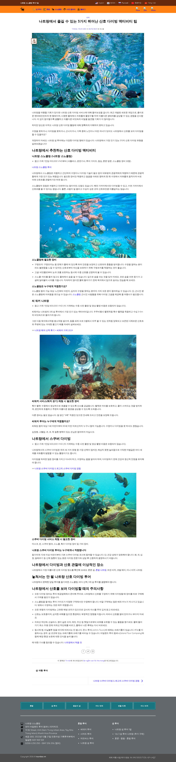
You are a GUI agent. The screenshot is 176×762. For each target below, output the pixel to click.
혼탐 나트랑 (101, 570)
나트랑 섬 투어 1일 (123, 729)
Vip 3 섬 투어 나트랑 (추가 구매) (129, 734)
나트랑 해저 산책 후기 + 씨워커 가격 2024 (54, 330)
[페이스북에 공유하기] (83, 651)
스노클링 (58, 9)
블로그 (83, 9)
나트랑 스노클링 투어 (42, 167)
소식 (87, 17)
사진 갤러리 (71, 9)
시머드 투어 (86, 734)
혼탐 (48, 9)
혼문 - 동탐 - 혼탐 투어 (125, 738)
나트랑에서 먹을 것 (73, 642)
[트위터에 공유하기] (88, 651)
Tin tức (67, 661)
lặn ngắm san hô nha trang (93, 661)
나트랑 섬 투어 (87, 743)
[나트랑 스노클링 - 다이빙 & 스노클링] (24, 9)
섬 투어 (38, 9)
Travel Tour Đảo (79, 29)
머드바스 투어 (87, 738)
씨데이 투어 (86, 729)
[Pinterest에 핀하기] (93, 651)
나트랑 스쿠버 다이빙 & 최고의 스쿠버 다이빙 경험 (58, 468)
